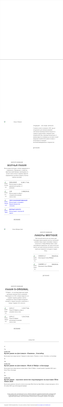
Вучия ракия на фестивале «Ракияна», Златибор (24, 353)
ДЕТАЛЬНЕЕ (36, 148)
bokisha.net (48, 405)
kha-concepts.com (41, 405)
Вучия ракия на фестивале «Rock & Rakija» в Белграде (26, 365)
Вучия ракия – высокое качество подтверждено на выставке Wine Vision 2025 (31, 380)
